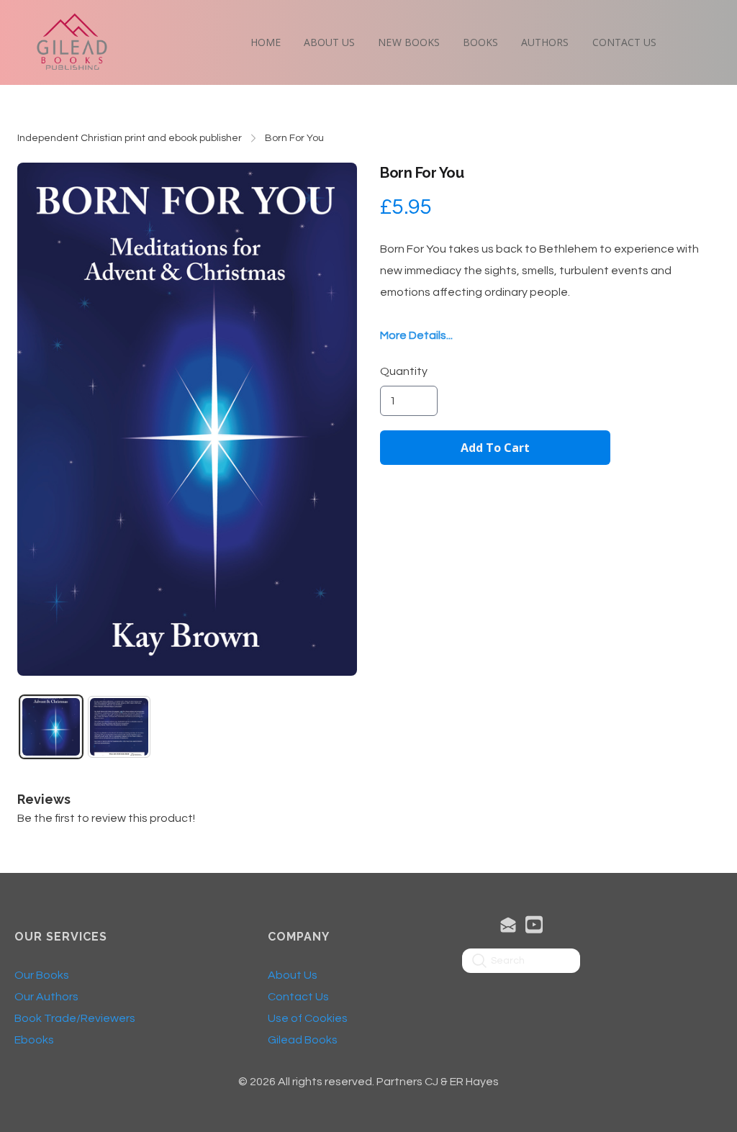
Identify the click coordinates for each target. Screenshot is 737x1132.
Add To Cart (495, 448)
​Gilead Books (303, 1040)
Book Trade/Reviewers (74, 1018)
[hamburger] (126, 26)
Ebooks (34, 1040)
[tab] (51, 727)
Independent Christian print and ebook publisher (129, 138)
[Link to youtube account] (534, 924)
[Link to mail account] (508, 924)
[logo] (72, 42)
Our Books (41, 975)
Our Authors (46, 996)
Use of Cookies (308, 1018)
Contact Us (298, 996)
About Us (292, 975)
